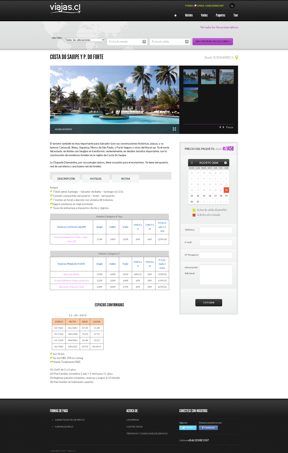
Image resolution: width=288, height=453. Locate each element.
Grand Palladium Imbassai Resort (71, 280)
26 (210, 195)
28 (221, 195)
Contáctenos (134, 426)
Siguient (223, 127)
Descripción (66, 178)
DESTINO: (57, 38)
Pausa (229, 127)
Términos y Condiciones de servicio (147, 433)
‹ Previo (220, 127)
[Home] (175, 15)
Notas (125, 178)
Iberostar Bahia (71, 274)
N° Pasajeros (191, 254)
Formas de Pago (64, 426)
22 (226, 190)
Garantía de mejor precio (69, 419)
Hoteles (95, 178)
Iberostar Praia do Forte (71, 286)
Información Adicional (191, 270)
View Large (174, 129)
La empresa (132, 419)
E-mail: (188, 242)
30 (191, 201)
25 (204, 195)
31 (198, 201)
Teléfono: (190, 229)
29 (226, 195)
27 (215, 195)
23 (191, 195)
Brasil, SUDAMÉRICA (219, 58)
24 (198, 195)
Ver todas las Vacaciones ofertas (219, 27)
